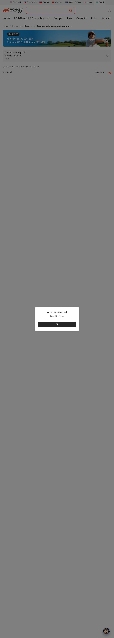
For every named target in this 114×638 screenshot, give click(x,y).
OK (57, 324)
